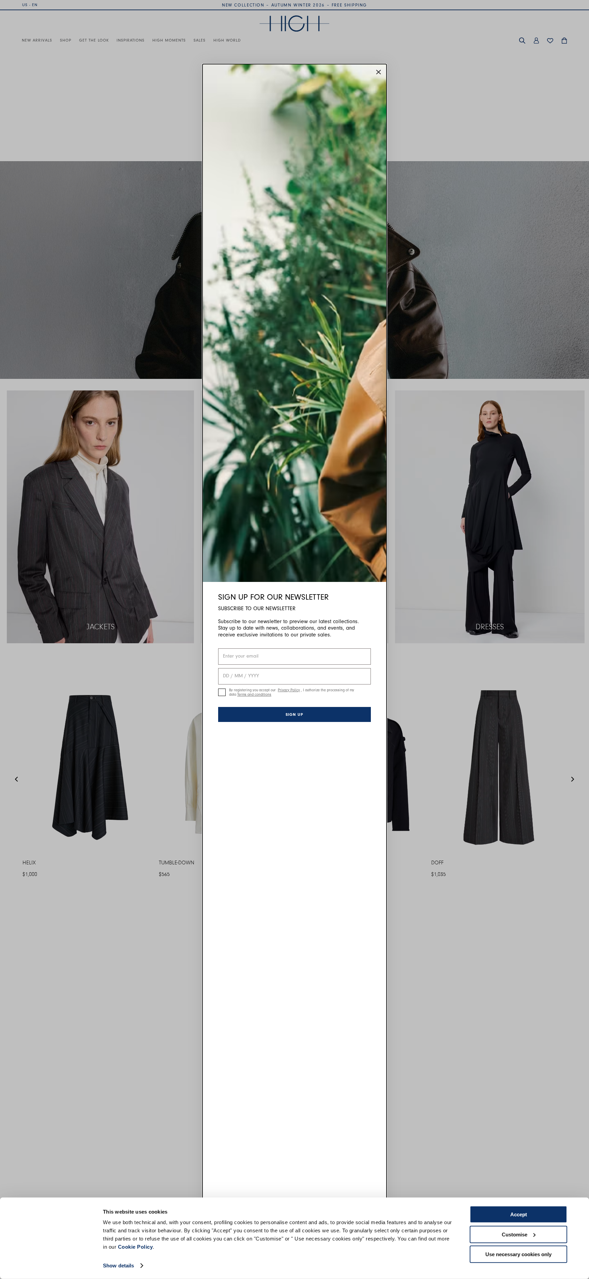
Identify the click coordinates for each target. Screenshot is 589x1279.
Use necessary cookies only (518, 1254)
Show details (118, 1265)
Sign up (294, 714)
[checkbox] (222, 692)
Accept (518, 1214)
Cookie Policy (135, 1247)
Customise (514, 1234)
